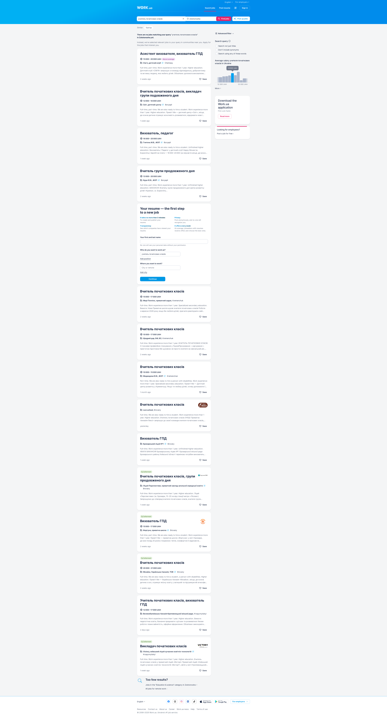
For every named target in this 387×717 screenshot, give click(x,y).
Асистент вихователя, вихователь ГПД (171, 54)
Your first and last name (150, 237)
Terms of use (202, 709)
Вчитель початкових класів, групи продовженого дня (167, 478)
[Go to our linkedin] (188, 701)
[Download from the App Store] (206, 701)
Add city (143, 272)
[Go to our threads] (175, 701)
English (140, 702)
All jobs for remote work (156, 689)
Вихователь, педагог (156, 133)
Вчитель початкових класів (162, 291)
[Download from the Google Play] (221, 701)
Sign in (245, 8)
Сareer (172, 709)
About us (163, 709)
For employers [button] (238, 701)
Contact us (152, 709)
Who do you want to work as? (152, 250)
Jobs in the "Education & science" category (171, 685)
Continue (153, 279)
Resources (141, 709)
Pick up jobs (242, 19)
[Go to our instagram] (181, 701)
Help (193, 709)
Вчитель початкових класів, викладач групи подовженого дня (170, 93)
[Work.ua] (144, 7)
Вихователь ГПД (153, 438)
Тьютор (149, 28)
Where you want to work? (151, 263)
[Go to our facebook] (168, 701)
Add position (145, 259)
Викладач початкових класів (163, 646)
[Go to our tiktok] (194, 701)
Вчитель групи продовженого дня (167, 171)
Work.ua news (183, 709)
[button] (235, 8)
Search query (221, 41)
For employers (241, 2)
